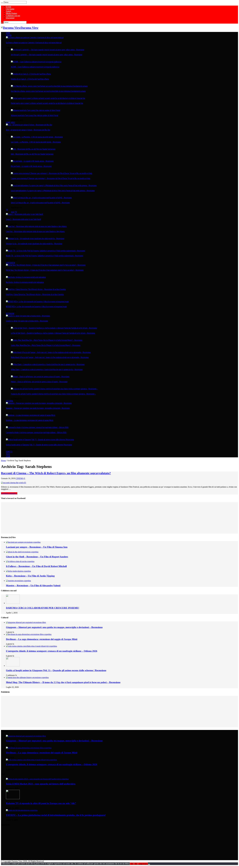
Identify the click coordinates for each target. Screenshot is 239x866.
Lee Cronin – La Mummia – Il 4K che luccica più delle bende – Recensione (36, 142)
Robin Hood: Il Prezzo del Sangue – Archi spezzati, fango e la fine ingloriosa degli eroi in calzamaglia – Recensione (50, 357)
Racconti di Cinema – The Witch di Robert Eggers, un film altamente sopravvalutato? (56, 473)
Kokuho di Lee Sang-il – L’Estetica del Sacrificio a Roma (30, 79)
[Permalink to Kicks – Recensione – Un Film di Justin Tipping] (18, 571)
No (136, 864)
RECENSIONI (10, 313)
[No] (149, 864)
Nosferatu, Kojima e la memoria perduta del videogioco (25, 282)
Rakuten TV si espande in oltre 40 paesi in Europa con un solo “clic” (41, 803)
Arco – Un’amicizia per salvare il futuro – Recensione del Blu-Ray (28, 130)
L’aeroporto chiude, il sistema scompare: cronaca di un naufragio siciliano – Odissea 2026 (36, 432)
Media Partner (11, 13)
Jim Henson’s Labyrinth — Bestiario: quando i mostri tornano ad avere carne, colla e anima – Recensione (46, 55)
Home (3, 460)
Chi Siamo (10, 9)
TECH (8, 454)
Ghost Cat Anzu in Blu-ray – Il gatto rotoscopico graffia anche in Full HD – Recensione (40, 203)
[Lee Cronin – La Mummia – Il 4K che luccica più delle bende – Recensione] (37, 137)
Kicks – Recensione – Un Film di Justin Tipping (30, 576)
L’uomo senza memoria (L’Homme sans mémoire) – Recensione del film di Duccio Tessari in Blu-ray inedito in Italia (50, 178)
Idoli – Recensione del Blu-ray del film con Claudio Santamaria (32, 154)
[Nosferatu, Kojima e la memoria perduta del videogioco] (26, 277)
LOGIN (8, 456)
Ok (132, 864)
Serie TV (14, 212)
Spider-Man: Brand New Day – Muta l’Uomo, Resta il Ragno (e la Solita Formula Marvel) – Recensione (45, 345)
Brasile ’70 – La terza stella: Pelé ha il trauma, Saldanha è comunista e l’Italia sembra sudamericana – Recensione (44, 256)
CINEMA (8, 35)
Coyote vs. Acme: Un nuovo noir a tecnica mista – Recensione (27, 321)
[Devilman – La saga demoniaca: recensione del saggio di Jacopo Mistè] (30, 415)
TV (7, 210)
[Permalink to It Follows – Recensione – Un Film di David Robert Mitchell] (20, 561)
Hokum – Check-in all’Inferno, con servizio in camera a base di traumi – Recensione (39, 382)
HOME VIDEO (10, 122)
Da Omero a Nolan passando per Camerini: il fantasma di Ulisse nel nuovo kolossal (33, 42)
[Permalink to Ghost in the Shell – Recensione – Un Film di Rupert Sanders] (22, 552)
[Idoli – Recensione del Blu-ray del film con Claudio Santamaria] (33, 149)
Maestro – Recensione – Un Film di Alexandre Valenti (33, 585)
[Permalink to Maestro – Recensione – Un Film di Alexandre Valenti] (18, 581)
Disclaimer (10, 18)
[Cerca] (2, 2)
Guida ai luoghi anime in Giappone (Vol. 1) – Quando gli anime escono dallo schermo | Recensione (39, 445)
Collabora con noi (13, 16)
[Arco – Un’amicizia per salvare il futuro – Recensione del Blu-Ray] (29, 125)
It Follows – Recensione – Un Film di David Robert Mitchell (36, 566)
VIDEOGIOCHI (10, 263)
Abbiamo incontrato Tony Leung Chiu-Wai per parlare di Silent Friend (34, 115)
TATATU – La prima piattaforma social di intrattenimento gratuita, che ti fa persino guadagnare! (56, 815)
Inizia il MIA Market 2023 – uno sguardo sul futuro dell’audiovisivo (40, 784)
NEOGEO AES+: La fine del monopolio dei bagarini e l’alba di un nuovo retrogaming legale (36, 306)
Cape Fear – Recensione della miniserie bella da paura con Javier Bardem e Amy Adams (35, 231)
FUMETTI (9, 452)
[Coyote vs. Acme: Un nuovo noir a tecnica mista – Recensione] (28, 316)
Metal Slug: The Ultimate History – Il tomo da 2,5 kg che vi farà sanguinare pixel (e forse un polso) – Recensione (45, 270)
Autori (8, 11)
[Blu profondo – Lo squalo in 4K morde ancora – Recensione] (32, 161)
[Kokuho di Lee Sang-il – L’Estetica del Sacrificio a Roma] (31, 74)
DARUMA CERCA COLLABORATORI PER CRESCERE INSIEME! (42, 608)
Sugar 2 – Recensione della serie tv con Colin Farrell (23, 219)
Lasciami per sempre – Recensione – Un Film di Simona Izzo (36, 547)
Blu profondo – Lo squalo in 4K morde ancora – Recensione (31, 166)
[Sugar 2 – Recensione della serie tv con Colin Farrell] (24, 214)
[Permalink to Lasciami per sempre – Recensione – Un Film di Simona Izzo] (23, 542)
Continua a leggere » (9, 493)
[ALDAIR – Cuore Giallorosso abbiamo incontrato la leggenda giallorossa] (36, 62)
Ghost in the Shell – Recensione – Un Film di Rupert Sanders (37, 556)
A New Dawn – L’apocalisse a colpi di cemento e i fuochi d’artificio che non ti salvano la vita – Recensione (47, 369)
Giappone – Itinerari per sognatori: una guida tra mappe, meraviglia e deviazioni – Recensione (38, 408)
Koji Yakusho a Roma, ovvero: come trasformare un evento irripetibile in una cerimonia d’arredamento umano (48, 91)
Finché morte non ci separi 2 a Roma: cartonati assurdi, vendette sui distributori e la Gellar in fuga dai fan (47, 103)
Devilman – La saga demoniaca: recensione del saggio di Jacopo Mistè (29, 420)
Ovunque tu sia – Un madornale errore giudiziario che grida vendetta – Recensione (34, 244)
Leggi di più (143, 864)
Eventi (8, 7)
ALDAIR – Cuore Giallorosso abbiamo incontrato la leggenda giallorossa (35, 67)
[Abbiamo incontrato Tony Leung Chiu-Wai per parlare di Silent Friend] (35, 110)
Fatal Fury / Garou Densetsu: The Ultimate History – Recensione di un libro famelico (35, 294)
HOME (8, 33)
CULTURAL (9, 401)
